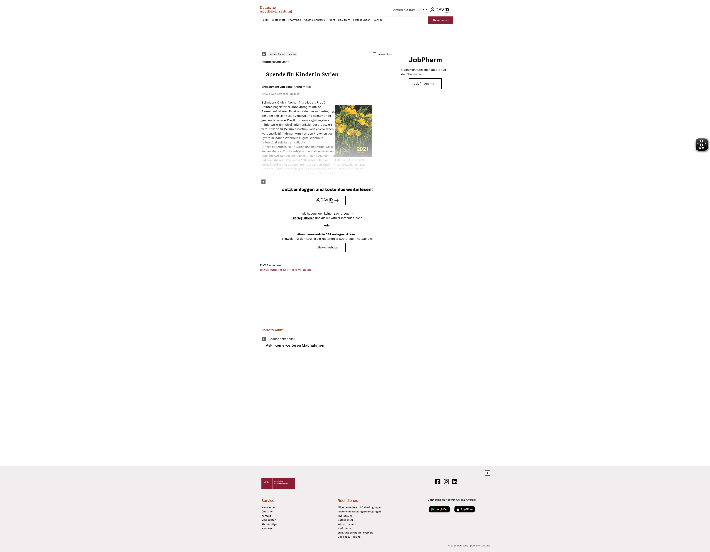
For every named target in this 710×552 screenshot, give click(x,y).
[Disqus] (327, 409)
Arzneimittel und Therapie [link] (283, 54)
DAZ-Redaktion (270, 265)
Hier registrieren (303, 218)
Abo (440, 20)
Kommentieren (385, 54)
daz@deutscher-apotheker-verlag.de (285, 270)
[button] (276, 9)
